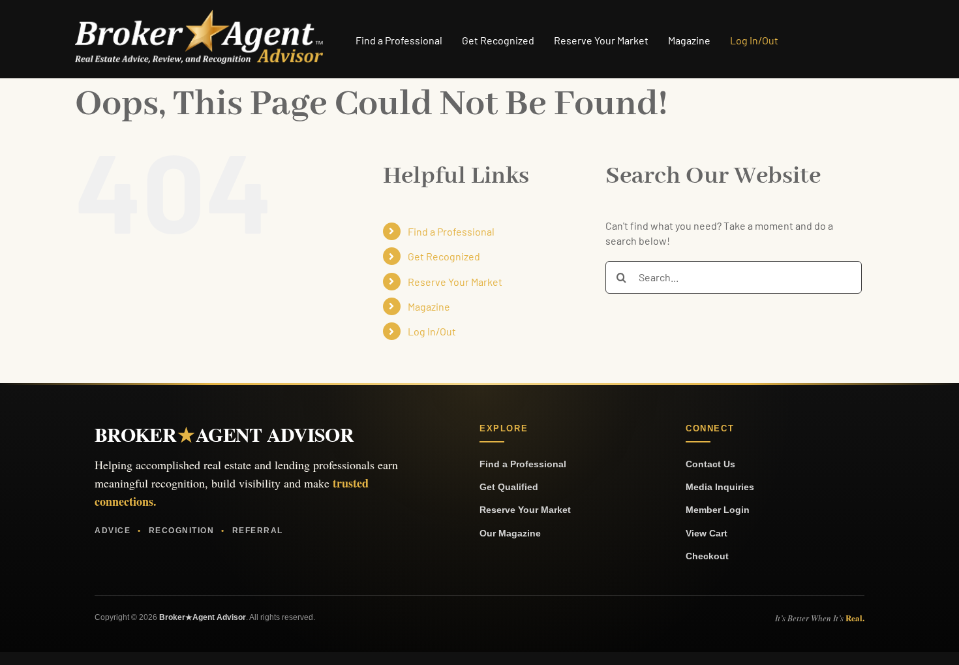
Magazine (429, 306)
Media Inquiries (720, 487)
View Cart (706, 533)
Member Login (718, 509)
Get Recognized (444, 256)
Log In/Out (432, 331)
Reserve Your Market (455, 281)
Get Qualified (509, 487)
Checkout (707, 556)
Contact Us (710, 464)
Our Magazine (510, 533)
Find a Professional (451, 231)
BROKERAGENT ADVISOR (224, 434)
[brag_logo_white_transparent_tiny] (199, 14)
